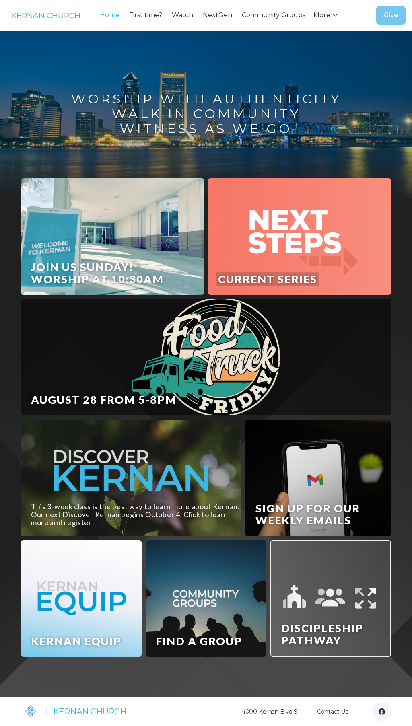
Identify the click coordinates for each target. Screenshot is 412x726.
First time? (145, 15)
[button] (327, 15)
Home (109, 15)
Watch (182, 15)
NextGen (217, 15)
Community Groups (273, 15)
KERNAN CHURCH (45, 15)
